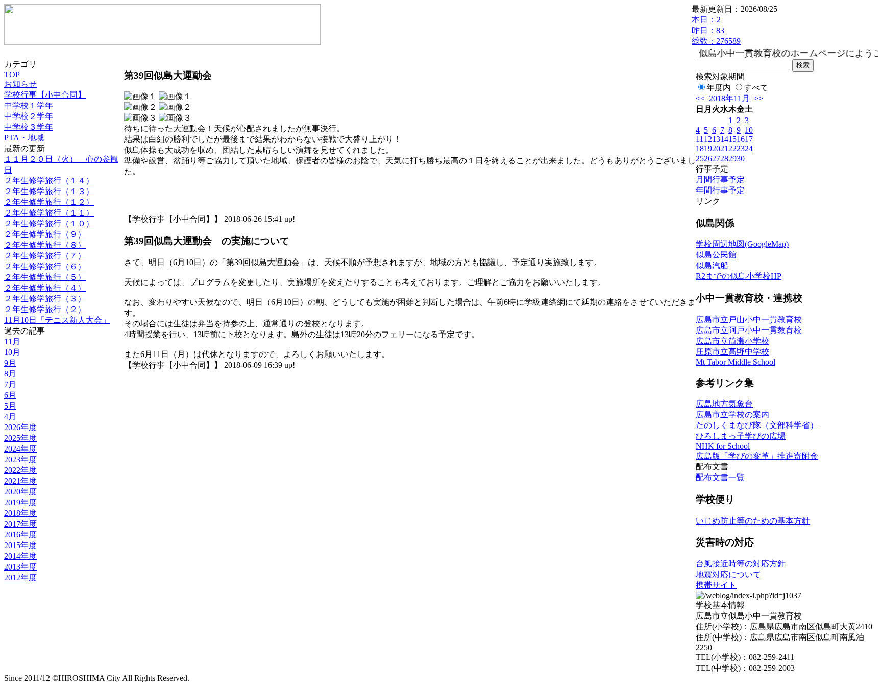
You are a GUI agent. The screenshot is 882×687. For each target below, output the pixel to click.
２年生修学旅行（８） (45, 245)
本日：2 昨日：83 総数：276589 (716, 30)
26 (708, 158)
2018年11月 (729, 98)
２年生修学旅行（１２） (49, 202)
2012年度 (20, 577)
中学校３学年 (28, 127)
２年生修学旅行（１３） (49, 191)
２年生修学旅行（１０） (49, 223)
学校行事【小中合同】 (45, 94)
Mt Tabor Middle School (735, 362)
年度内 (718, 87)
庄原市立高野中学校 (732, 351)
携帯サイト (716, 585)
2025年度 (20, 438)
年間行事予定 (720, 190)
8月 (10, 373)
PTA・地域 (24, 137)
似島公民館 (716, 254)
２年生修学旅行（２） (45, 309)
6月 (10, 395)
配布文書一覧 (720, 477)
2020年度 (20, 491)
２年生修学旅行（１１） (49, 212)
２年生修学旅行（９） (45, 234)
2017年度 (20, 523)
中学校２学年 (28, 116)
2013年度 (20, 566)
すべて (756, 87)
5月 (10, 405)
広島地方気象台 (724, 403)
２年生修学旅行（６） (45, 266)
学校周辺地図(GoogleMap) (742, 244)
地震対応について (728, 574)
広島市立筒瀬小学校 (732, 341)
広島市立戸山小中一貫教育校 (749, 319)
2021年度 (20, 481)
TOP (12, 74)
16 (741, 139)
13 (716, 139)
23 (741, 148)
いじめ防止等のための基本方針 (753, 520)
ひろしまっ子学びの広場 (741, 436)
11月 (12, 341)
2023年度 (20, 459)
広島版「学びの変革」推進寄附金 (757, 456)
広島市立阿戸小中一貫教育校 (749, 330)
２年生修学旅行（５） (45, 277)
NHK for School (723, 446)
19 (708, 148)
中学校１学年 (28, 105)
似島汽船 (712, 265)
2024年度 (20, 448)
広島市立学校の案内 (732, 414)
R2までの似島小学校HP (738, 276)
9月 (10, 363)
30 (741, 158)
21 (724, 148)
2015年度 (20, 545)
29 (732, 158)
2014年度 (20, 556)
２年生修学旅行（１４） (49, 180)
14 (724, 139)
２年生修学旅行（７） (45, 255)
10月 (12, 352)
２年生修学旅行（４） (45, 287)
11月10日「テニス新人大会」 (57, 320)
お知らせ (20, 84)
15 (732, 139)
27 (716, 158)
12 (708, 139)
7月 (10, 384)
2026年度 (20, 427)
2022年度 (20, 470)
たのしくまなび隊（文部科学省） (757, 425)
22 (732, 148)
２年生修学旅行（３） (45, 298)
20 (716, 148)
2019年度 (20, 502)
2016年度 (20, 534)
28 (724, 158)
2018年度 (20, 513)
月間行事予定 (720, 179)
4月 (10, 416)
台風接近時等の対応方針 (741, 563)
